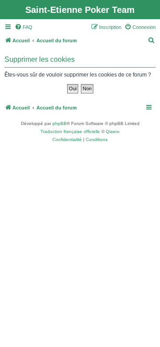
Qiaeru (113, 131)
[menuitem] (23, 27)
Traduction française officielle (70, 131)
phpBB (59, 123)
